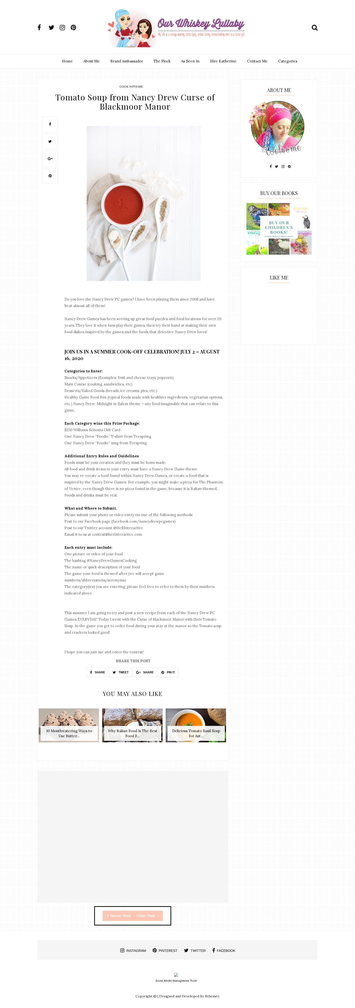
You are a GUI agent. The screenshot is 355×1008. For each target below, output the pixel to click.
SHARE (99, 672)
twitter (198, 951)
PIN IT (170, 672)
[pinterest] (76, 27)
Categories (287, 61)
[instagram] (65, 27)
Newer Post (120, 916)
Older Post (146, 916)
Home (67, 61)
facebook (226, 951)
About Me (91, 61)
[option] (69, 728)
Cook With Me (131, 86)
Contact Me (257, 61)
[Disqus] (132, 840)
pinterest (168, 951)
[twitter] (54, 27)
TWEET (123, 672)
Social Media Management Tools (176, 980)
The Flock (162, 61)
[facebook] (42, 27)
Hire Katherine (223, 61)
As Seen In (190, 61)
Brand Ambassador (126, 61)
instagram (136, 951)
